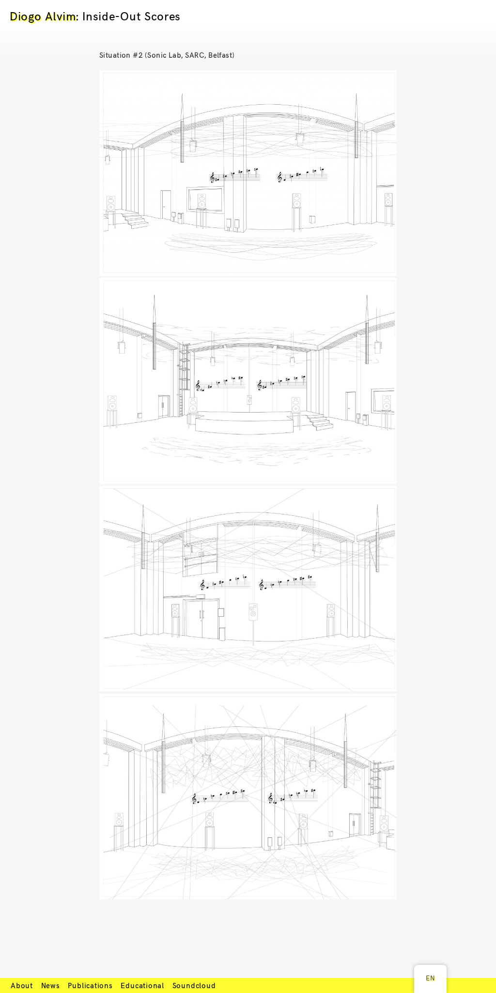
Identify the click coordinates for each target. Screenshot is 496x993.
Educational (142, 985)
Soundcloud (194, 985)
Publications (90, 985)
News (50, 985)
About (22, 985)
